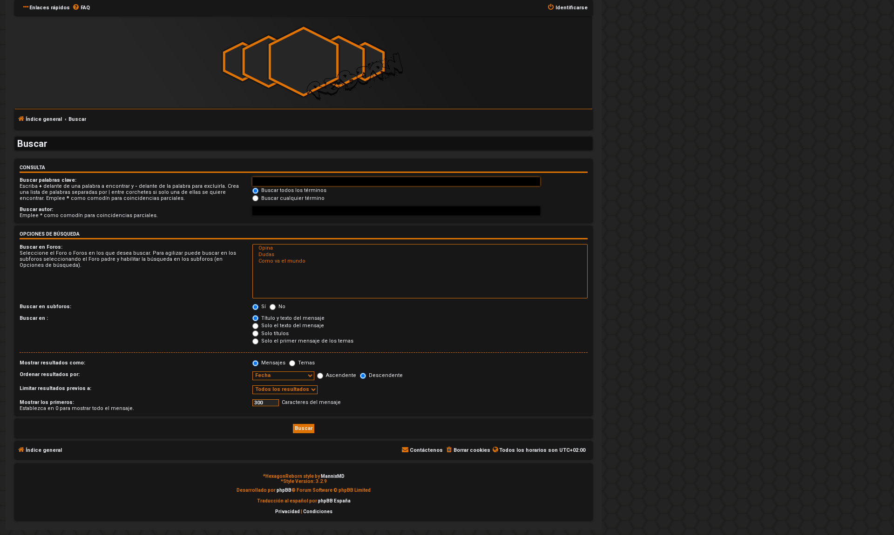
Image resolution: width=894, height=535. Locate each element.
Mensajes (272, 363)
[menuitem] (81, 7)
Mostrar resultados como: (52, 363)
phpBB (284, 490)
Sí (263, 307)
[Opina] (420, 248)
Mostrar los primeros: (47, 402)
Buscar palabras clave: (48, 180)
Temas (306, 363)
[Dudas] (420, 254)
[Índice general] (304, 61)
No (281, 307)
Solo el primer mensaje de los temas (306, 341)
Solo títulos (274, 333)
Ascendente (340, 375)
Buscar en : (34, 318)
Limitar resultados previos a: (55, 388)
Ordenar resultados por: (50, 374)
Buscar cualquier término (292, 198)
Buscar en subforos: (45, 307)
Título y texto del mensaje (292, 318)
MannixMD (333, 476)
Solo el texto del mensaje (292, 326)
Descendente (385, 375)
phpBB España (334, 500)
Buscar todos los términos (293, 190)
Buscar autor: (36, 209)
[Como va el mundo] (420, 261)
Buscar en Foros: (41, 247)
